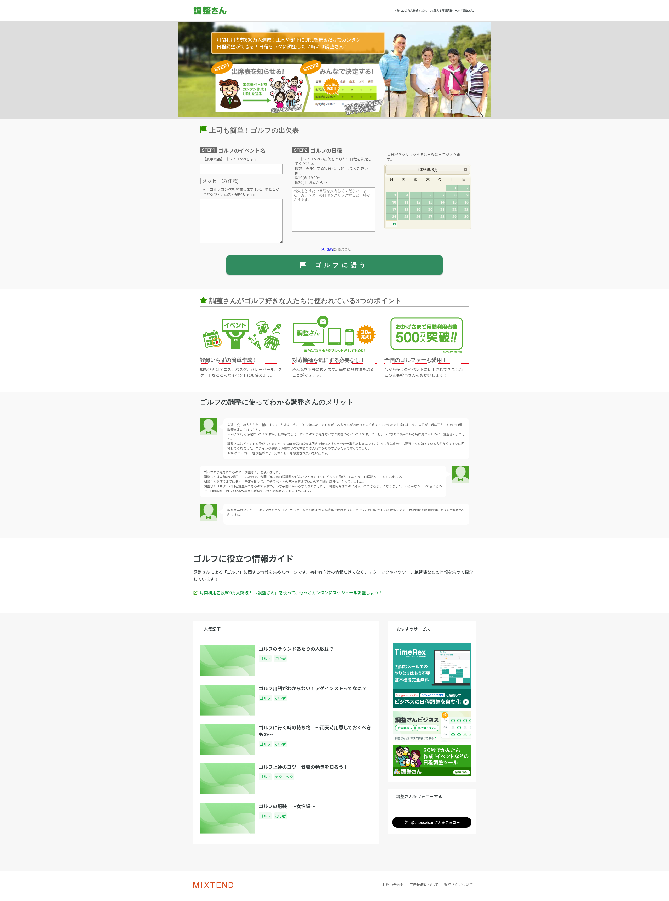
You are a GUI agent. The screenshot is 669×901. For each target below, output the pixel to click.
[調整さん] (225, 10)
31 (394, 223)
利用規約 (327, 249)
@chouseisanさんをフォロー (435, 822)
